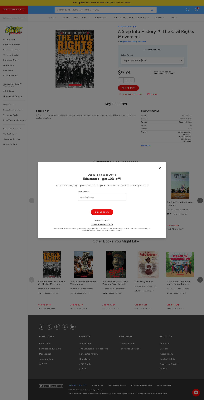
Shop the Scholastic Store (102, 224)
